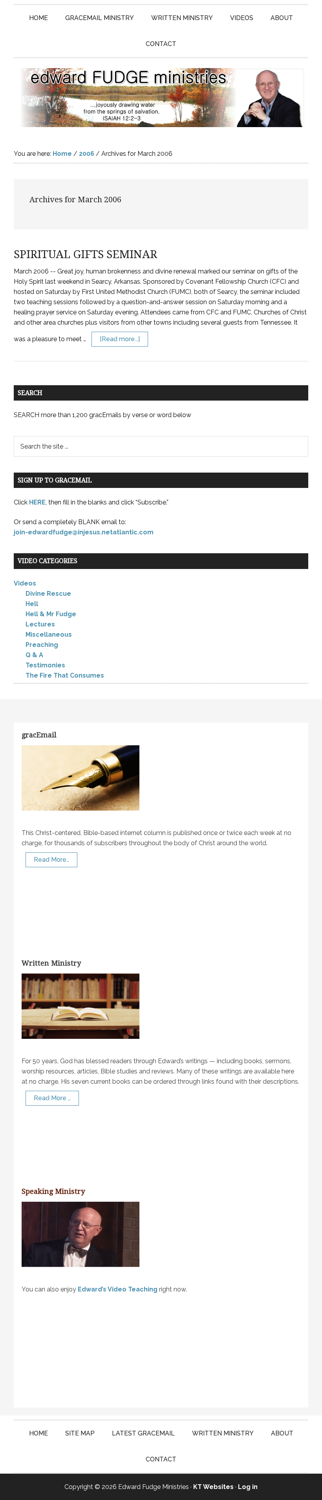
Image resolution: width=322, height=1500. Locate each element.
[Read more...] (120, 339)
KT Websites (213, 1487)
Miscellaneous (49, 634)
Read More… (51, 859)
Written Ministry (51, 963)
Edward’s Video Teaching (117, 1289)
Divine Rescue (48, 593)
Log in (248, 1487)
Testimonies (45, 665)
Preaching (42, 644)
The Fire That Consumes (65, 675)
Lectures (40, 624)
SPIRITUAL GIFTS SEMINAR (85, 254)
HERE (37, 502)
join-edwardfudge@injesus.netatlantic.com (84, 532)
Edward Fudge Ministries (161, 97)
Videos (25, 583)
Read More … (52, 1098)
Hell (32, 604)
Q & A (34, 655)
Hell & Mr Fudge (51, 614)
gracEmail (39, 735)
